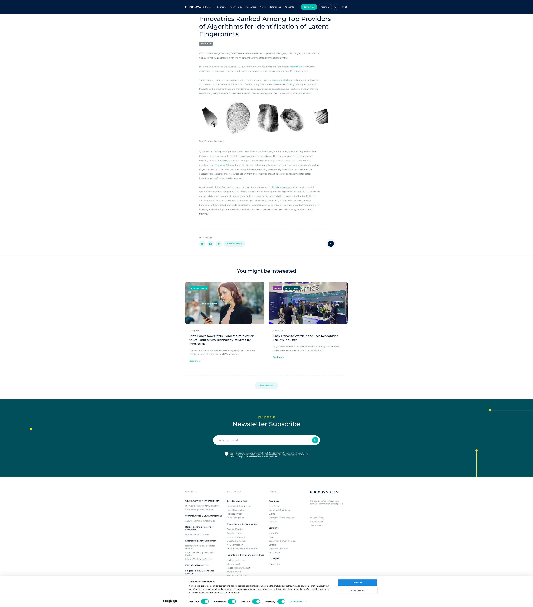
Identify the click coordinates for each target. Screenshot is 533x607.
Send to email (234, 243)
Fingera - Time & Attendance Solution (199, 572)
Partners (325, 7)
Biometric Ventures (278, 548)
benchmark (296, 66)
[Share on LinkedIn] (210, 244)
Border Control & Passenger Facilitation (199, 528)
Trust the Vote (234, 572)
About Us (273, 533)
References (275, 7)
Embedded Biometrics (196, 565)
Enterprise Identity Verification (200, 541)
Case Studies (275, 506)
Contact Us (308, 7)
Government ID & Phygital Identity (202, 501)
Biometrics (205, 44)
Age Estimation (234, 533)
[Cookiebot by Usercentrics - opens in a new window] (170, 602)
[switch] (232, 601)
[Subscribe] (315, 440)
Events (272, 514)
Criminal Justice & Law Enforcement (203, 516)
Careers (272, 545)
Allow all (358, 582)
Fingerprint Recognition (239, 506)
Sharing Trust (233, 564)
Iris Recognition (234, 514)
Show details (296, 601)
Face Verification (235, 529)
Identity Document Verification (242, 548)
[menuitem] (262, 7)
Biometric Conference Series (282, 518)
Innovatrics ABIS (222, 165)
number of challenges (282, 80)
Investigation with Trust (238, 568)
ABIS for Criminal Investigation (200, 521)
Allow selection (357, 590)
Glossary (273, 521)
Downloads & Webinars (280, 510)
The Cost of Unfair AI (237, 575)
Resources (251, 7)
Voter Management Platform (199, 509)
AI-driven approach (281, 187)
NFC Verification (235, 545)
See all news (266, 385)
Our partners (275, 552)
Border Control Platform (197, 534)
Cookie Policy (316, 521)
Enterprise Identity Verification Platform (200, 553)
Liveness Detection (236, 537)
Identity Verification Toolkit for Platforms (200, 547)
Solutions (221, 7)
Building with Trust (236, 560)
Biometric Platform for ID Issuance (202, 506)
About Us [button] (289, 7)
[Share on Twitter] (219, 244)
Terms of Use (316, 525)
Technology (236, 7)
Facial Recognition (236, 510)
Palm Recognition (236, 518)
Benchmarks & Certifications (282, 541)
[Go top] (331, 244)
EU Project (274, 558)
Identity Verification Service (198, 559)
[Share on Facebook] (202, 244)
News (263, 7)
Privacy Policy (301, 453)
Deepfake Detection (236, 541)
